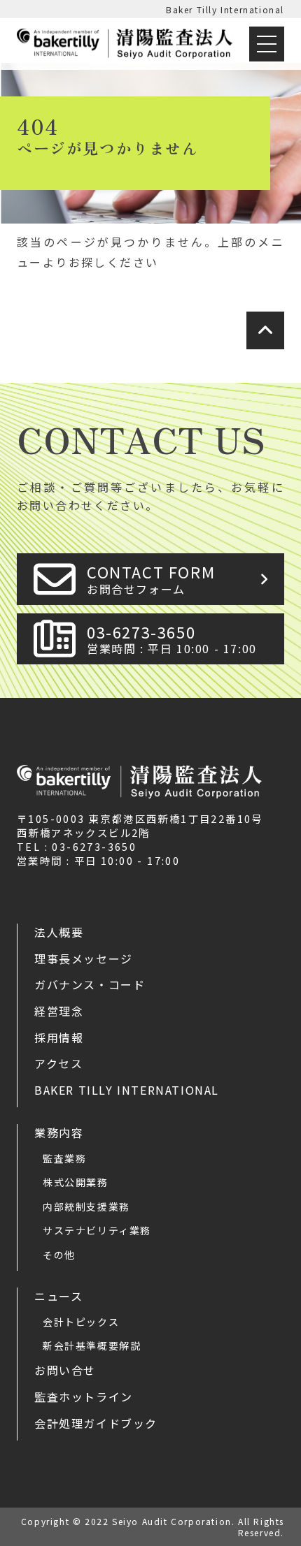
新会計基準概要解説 (92, 1345)
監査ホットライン (83, 1396)
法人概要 (58, 932)
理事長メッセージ (83, 958)
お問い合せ (65, 1370)
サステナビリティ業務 (97, 1230)
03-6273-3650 (172, 638)
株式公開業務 (75, 1182)
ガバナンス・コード (89, 984)
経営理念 (58, 1010)
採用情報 (58, 1037)
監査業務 (64, 1158)
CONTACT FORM (151, 578)
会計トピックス (81, 1322)
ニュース (58, 1296)
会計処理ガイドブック (96, 1423)
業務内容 (58, 1132)
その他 (59, 1255)
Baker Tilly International (225, 9)
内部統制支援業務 (86, 1206)
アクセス (58, 1063)
